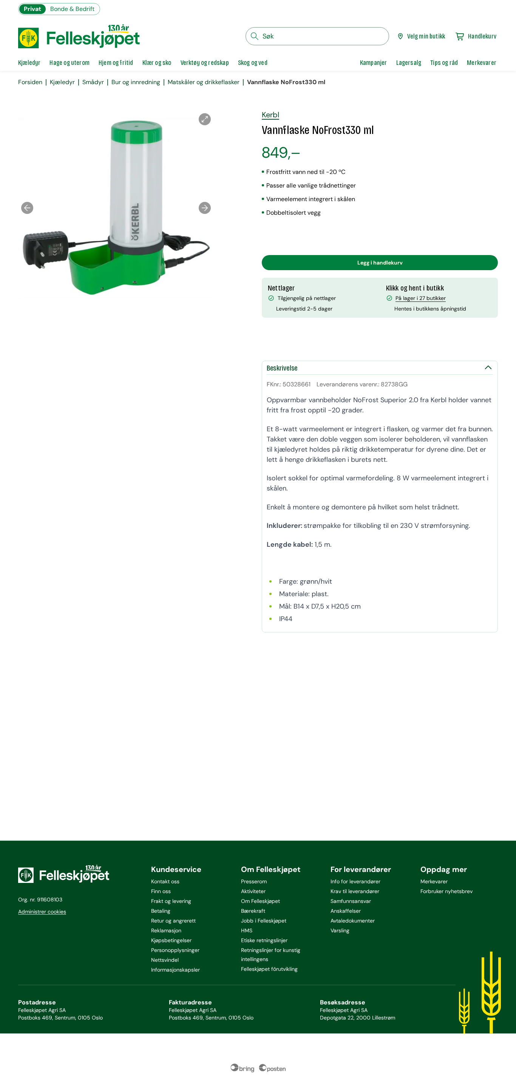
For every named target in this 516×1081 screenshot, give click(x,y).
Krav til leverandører (355, 891)
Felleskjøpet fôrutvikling (269, 969)
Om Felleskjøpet (260, 901)
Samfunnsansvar (351, 901)
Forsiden (30, 82)
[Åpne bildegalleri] (205, 119)
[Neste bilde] (205, 208)
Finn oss (161, 891)
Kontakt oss (165, 881)
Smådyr (93, 82)
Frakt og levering (171, 901)
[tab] (29, 62)
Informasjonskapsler (175, 969)
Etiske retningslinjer (264, 940)
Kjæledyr (62, 82)
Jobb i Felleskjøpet (263, 920)
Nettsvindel (165, 959)
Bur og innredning (135, 82)
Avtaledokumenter (353, 920)
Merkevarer (434, 881)
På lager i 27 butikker (420, 298)
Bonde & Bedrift (72, 9)
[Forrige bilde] (27, 208)
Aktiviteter (253, 891)
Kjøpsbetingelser (171, 940)
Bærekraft (253, 910)
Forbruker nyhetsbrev (446, 891)
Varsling (340, 930)
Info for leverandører (355, 881)
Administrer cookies (42, 912)
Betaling (160, 910)
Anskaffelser (346, 910)
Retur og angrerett (173, 920)
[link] (373, 62)
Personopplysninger (175, 950)
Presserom (254, 881)
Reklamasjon (166, 930)
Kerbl (270, 114)
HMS (246, 930)
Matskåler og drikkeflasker (203, 82)
